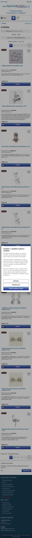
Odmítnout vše (16, 284)
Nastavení (16, 281)
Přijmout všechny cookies (16, 288)
